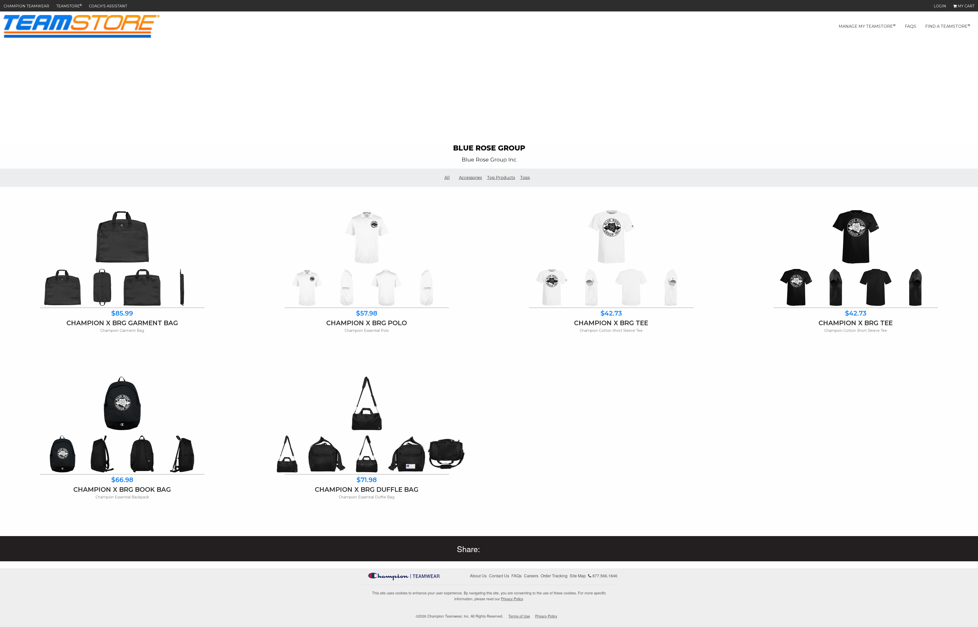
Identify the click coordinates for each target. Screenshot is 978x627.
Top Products (501, 177)
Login (940, 6)
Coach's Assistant (108, 6)
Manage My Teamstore (867, 26)
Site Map (578, 576)
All (447, 177)
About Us (478, 576)
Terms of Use (519, 616)
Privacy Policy (512, 598)
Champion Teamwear (26, 6)
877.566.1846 (604, 576)
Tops (525, 177)
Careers (531, 576)
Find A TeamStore (947, 26)
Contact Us (499, 576)
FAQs (910, 26)
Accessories (470, 177)
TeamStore (69, 6)
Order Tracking (554, 576)
